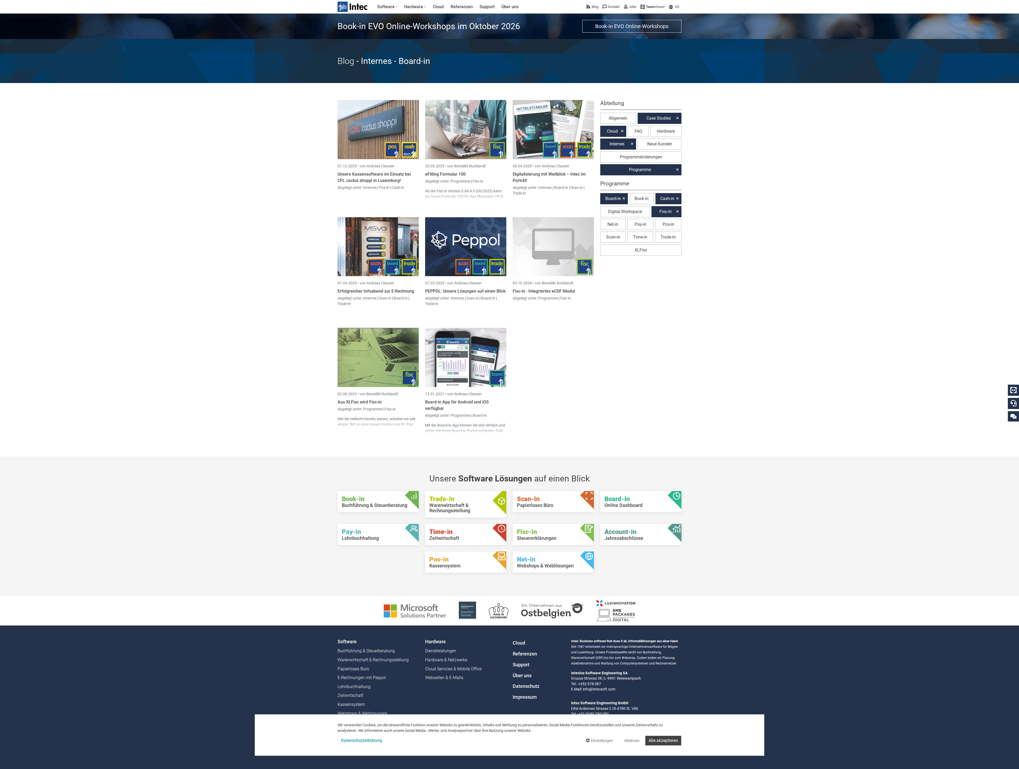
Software (347, 641)
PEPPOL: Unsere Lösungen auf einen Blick (465, 291)
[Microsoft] (415, 610)
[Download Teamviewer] (1013, 390)
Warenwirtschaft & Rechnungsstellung (373, 659)
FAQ (638, 131)
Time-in (640, 237)
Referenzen (525, 654)
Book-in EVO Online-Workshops (631, 26)
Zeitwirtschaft (350, 695)
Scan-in (577, 187)
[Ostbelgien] (552, 610)
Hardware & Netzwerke (446, 659)
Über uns (522, 675)
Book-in (641, 198)
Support (521, 664)
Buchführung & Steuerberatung (366, 650)
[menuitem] (387, 7)
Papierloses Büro (353, 668)
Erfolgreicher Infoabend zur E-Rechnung (376, 291)
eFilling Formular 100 (445, 174)
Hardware (666, 131)
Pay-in (640, 224)
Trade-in (519, 193)
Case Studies (658, 118)
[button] (674, 7)
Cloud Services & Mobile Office (453, 668)
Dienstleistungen (440, 650)
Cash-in (398, 187)
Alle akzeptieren (663, 740)
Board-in (561, 187)
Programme (461, 181)
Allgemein (618, 118)
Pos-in (384, 187)
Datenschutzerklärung (361, 740)
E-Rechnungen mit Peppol (362, 677)
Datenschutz (526, 686)
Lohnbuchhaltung (354, 686)
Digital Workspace (625, 211)
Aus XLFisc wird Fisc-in (360, 402)
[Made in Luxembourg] (498, 610)
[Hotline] (1013, 403)
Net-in (612, 224)
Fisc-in (478, 181)
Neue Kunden (659, 143)
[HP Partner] (467, 610)
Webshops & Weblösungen (362, 713)
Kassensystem (351, 704)
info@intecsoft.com (599, 689)
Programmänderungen (641, 156)
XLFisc (640, 250)
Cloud (612, 131)
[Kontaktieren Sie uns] (1013, 416)
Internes (370, 187)
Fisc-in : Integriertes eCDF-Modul (544, 291)
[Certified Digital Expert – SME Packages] (616, 610)
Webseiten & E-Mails (444, 677)
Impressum (525, 697)
